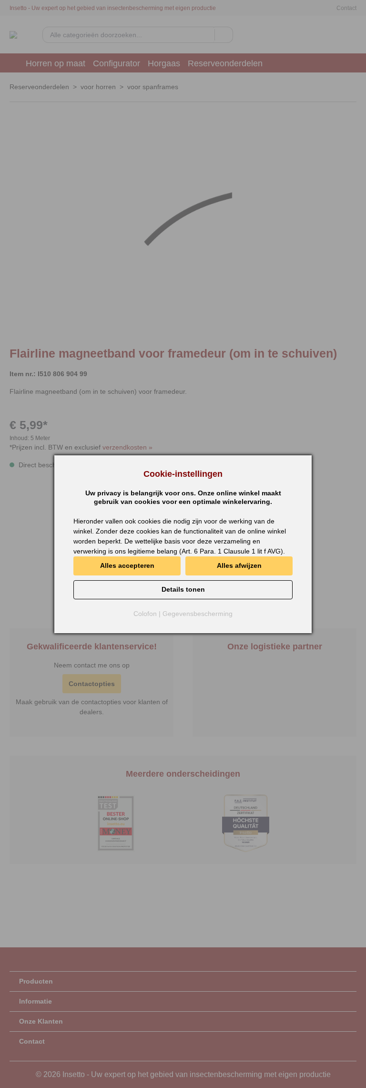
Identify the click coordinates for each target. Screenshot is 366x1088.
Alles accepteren (127, 565)
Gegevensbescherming (198, 613)
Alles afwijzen (239, 565)
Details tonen (183, 589)
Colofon (145, 613)
